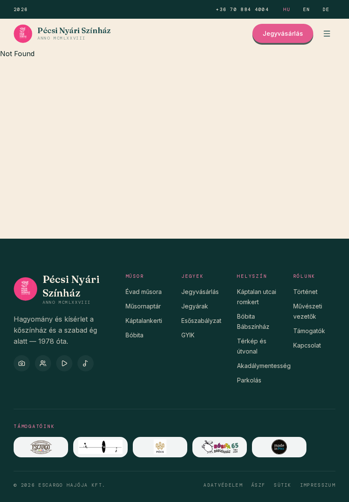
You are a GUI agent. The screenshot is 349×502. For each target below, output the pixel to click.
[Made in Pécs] (279, 447)
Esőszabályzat (201, 320)
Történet (305, 291)
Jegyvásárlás (283, 33)
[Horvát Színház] (100, 447)
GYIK (188, 335)
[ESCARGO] (41, 447)
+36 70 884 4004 (242, 9)
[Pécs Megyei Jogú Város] (160, 447)
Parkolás (249, 380)
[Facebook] (43, 363)
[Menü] (326, 33)
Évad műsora (144, 291)
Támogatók (309, 330)
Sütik (283, 485)
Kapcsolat (307, 345)
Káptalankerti (144, 320)
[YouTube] (64, 363)
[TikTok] (85, 363)
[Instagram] (22, 363)
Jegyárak (194, 306)
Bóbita (134, 335)
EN (306, 9)
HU (287, 9)
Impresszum (317, 485)
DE (326, 9)
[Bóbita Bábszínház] (219, 447)
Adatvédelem (223, 485)
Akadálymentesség (264, 365)
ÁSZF (258, 485)
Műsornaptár (143, 306)
